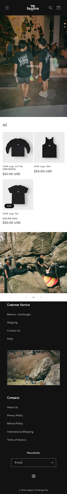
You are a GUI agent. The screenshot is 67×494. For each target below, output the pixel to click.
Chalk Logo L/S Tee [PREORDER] (13, 168)
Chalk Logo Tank (42, 166)
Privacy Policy (15, 415)
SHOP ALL (33, 66)
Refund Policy (15, 423)
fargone (30, 490)
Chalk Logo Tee (10, 213)
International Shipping (20, 431)
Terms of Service (16, 439)
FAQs (10, 338)
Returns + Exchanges (19, 314)
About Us (12, 407)
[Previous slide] (26, 297)
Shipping (12, 322)
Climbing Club (41, 490)
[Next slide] (41, 297)
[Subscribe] (52, 462)
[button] (7, 8)
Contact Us (13, 330)
